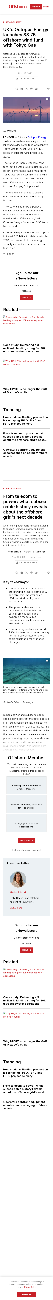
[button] (5, 7)
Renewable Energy (12, 22)
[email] (36, 88)
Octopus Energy (37, 137)
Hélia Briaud (14, 551)
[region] (26, 1288)
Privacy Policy (30, 1287)
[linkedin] (21, 88)
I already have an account (26, 850)
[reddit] (31, 88)
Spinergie (40, 551)
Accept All (26, 1294)
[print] (48, 88)
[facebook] (16, 88)
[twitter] (26, 88)
